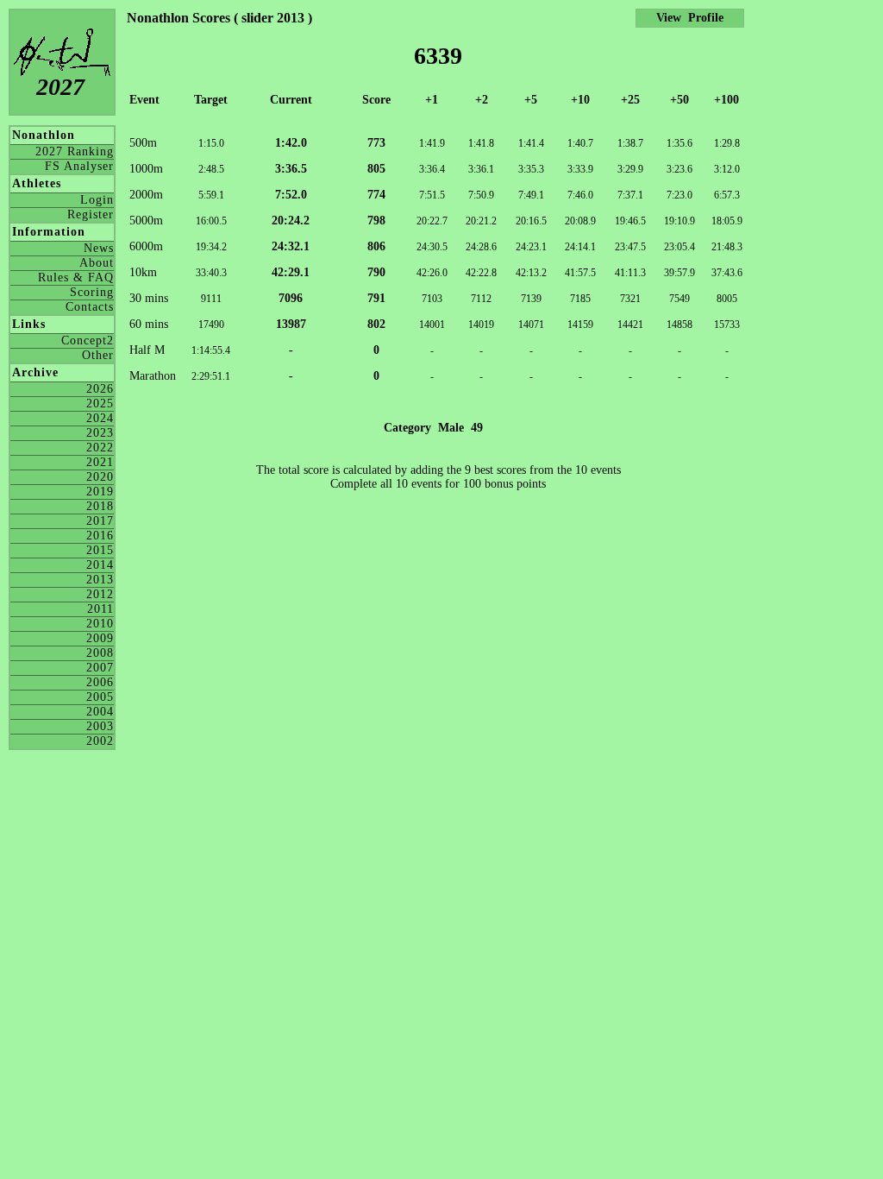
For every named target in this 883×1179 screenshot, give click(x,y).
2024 (100, 418)
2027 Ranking (74, 151)
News (99, 248)
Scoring (92, 292)
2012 (100, 594)
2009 (100, 638)
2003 (100, 726)
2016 (100, 535)
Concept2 (87, 340)
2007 (100, 667)
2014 (100, 564)
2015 (100, 550)
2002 (100, 741)
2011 (100, 608)
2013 (100, 579)
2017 (100, 520)
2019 (100, 491)
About (96, 262)
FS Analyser (79, 166)
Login (97, 199)
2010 (100, 623)
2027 (60, 86)
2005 (100, 696)
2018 (100, 506)
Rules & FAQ (76, 277)
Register (90, 214)
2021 (100, 462)
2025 (100, 403)
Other (98, 355)
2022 (100, 447)
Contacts (90, 306)
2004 (100, 711)
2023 (100, 432)
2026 (100, 388)
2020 (100, 476)
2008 (100, 652)
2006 (100, 682)
